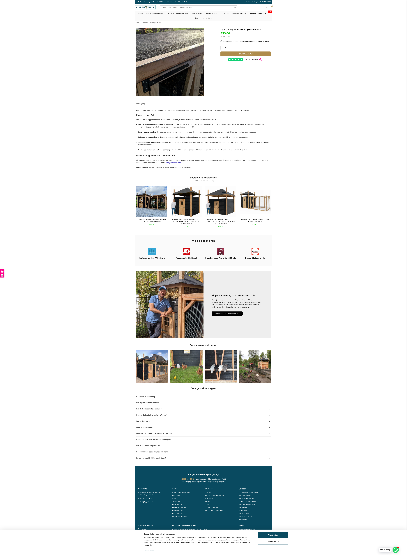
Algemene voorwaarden (247, 529)
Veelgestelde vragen (178, 507)
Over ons (207, 18)
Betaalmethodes (177, 504)
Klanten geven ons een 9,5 (214, 495)
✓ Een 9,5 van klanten (181, 2)
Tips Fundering (176, 513)
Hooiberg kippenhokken (247, 504)
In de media (209, 498)
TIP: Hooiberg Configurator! (214, 510)
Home (140, 13)
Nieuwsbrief (175, 501)
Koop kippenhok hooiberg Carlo (227, 314)
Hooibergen (196, 13)
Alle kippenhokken (245, 495)
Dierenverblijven (238, 13)
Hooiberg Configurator (260, 12)
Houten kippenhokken (155, 13)
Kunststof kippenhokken (177, 13)
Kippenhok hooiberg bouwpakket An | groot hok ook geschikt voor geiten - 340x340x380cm (221, 221)
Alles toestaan (273, 535)
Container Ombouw (245, 516)
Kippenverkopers (177, 510)
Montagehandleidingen (179, 516)
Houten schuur (211, 13)
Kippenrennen (244, 510)
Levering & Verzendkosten (180, 492)
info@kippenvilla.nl (146, 502)
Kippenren (225, 13)
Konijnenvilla (243, 519)
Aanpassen (272, 541)
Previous (134, 208)
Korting (173, 498)
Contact (207, 504)
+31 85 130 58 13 (146, 498)
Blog (197, 18)
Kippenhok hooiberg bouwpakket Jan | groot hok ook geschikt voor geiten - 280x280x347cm (186, 221)
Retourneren (175, 495)
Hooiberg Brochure (211, 507)
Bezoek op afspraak (147, 495)
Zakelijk (207, 501)
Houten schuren (244, 513)
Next (273, 208)
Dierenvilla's (243, 507)
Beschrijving (140, 104)
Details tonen (149, 551)
